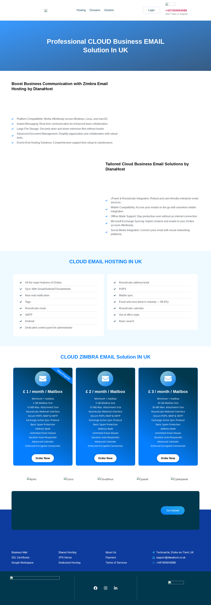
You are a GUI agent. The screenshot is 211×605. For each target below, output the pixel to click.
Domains (95, 10)
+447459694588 (176, 10)
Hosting (81, 10)
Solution (109, 10)
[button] (110, 10)
